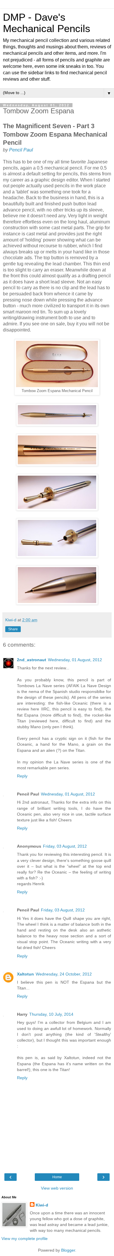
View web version (57, 1188)
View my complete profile (24, 1238)
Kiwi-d (42, 1205)
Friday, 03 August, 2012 (65, 846)
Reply (22, 776)
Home (57, 1177)
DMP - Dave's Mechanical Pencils (46, 23)
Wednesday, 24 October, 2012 (64, 974)
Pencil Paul (21, 149)
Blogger (68, 1250)
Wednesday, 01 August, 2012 (75, 659)
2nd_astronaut (31, 659)
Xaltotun (25, 974)
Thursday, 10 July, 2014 (51, 1014)
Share (13, 629)
